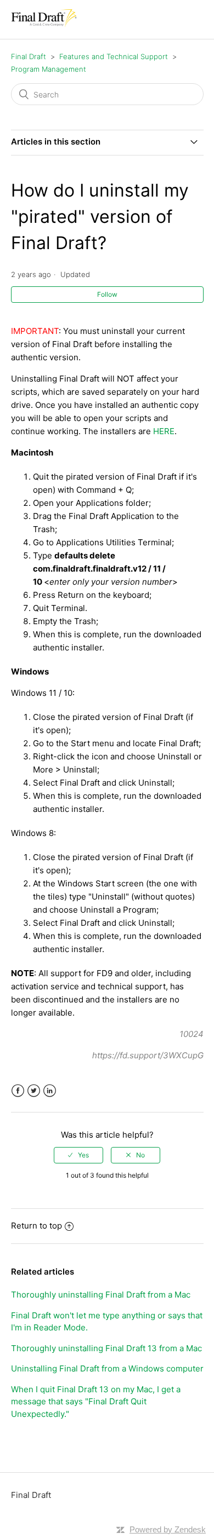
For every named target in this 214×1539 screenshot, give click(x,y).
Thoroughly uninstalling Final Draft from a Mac (100, 1294)
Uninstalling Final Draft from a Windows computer (107, 1368)
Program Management (48, 69)
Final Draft (28, 56)
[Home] (44, 25)
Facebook (18, 1091)
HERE (163, 431)
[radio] (78, 1155)
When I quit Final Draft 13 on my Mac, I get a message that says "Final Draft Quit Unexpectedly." (96, 1401)
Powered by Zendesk (167, 1529)
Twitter (34, 1091)
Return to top (36, 1225)
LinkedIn (50, 1091)
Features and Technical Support (113, 56)
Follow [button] (107, 294)
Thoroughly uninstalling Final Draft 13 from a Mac (106, 1348)
